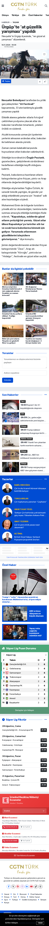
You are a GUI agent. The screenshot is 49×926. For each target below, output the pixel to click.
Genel (6, 894)
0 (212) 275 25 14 (11, 827)
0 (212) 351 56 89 (11, 841)
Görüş (23, 897)
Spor (6, 900)
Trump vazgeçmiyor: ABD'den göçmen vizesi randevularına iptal (33, 469)
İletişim (43, 900)
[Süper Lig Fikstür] (45, 720)
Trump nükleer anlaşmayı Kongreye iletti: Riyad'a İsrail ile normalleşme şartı (32, 432)
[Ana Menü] (3, 6)
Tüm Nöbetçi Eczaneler (25, 855)
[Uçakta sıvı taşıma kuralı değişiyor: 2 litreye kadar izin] (36, 331)
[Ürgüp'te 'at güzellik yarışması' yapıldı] (24, 64)
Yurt (23, 401)
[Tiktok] (36, 887)
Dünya (5, 15)
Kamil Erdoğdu (22, 485)
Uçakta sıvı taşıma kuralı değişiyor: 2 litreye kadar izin (34, 341)
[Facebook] (9, 887)
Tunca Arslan (21, 499)
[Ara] (46, 6)
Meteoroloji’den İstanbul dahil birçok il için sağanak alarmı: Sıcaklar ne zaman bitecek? (12, 291)
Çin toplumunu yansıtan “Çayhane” (30, 502)
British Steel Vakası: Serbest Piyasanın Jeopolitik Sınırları (27, 538)
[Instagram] (22, 887)
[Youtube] (31, 887)
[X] (13, 887)
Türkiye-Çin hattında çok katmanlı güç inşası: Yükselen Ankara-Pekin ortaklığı (30, 514)
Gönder (7, 380)
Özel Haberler (35, 15)
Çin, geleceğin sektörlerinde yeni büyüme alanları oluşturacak (32, 419)
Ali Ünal (18, 534)
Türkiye (15, 15)
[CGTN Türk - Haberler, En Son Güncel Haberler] (24, 6)
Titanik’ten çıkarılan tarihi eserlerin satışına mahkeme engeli (33, 444)
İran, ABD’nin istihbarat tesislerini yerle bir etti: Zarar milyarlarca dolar (33, 457)
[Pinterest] (18, 887)
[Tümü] (45, 395)
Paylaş (7, 81)
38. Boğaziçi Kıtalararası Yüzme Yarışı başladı (34, 289)
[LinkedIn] (27, 887)
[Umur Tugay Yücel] (7, 512)
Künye (6, 903)
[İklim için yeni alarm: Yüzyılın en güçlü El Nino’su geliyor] (12, 331)
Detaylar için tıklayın (24, 710)
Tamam (40, 923)
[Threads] (40, 887)
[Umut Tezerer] (7, 525)
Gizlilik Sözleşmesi (29, 900)
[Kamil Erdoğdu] (7, 488)
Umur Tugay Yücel (23, 509)
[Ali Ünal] (7, 537)
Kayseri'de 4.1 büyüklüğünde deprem (31, 406)
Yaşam (16, 22)
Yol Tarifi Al (26, 827)
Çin (23, 15)
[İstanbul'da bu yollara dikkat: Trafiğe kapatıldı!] (12, 306)
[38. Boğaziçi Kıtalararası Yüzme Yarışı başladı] (36, 279)
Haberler (6, 22)
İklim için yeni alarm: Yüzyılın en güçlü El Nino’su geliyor (11, 341)
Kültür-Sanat (26, 439)
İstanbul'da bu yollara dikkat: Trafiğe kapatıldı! (12, 316)
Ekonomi (23, 894)
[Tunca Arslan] (7, 500)
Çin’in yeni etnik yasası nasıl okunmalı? (27, 526)
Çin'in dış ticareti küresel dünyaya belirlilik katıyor (30, 489)
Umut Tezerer (21, 522)
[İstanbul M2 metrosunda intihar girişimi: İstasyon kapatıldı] (36, 306)
